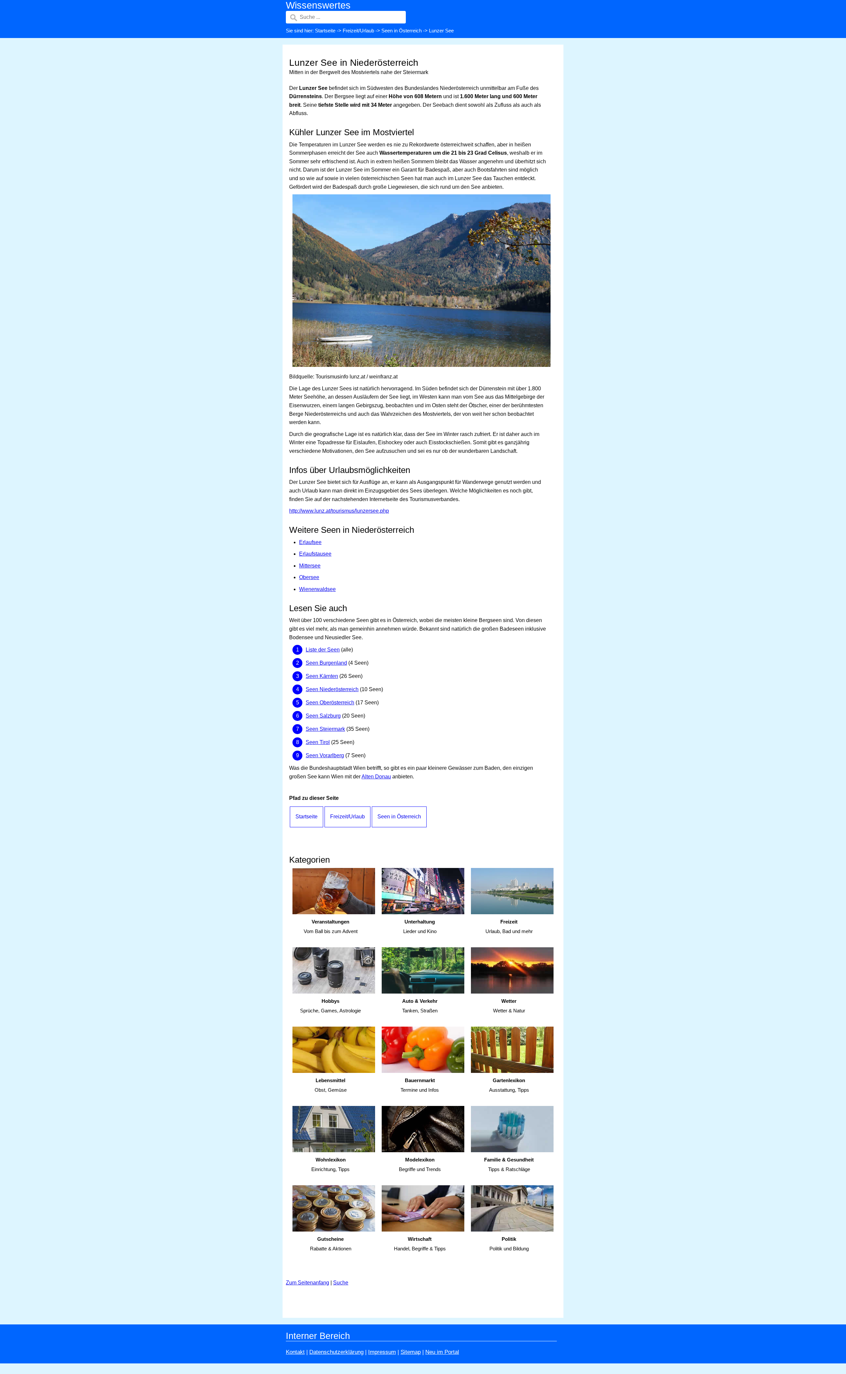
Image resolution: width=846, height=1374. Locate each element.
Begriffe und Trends (420, 1164)
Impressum (382, 1352)
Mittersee (310, 566)
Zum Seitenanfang (307, 1282)
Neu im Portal (442, 1352)
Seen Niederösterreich (332, 689)
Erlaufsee (310, 542)
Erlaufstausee (315, 554)
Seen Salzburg (323, 716)
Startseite (325, 30)
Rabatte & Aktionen (330, 1243)
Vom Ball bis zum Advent (331, 926)
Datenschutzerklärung (336, 1352)
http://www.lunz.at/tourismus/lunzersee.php (339, 511)
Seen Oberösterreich (330, 702)
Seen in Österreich (401, 30)
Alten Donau (376, 776)
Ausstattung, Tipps (509, 1085)
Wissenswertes (318, 5)
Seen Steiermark (325, 729)
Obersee (309, 577)
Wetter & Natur (509, 1005)
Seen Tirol (318, 742)
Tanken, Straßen (420, 1005)
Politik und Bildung (509, 1243)
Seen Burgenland (326, 663)
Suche (340, 1282)
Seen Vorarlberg (325, 755)
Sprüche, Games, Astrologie (330, 1005)
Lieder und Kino (420, 926)
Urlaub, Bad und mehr (509, 926)
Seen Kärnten (322, 676)
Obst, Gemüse (331, 1085)
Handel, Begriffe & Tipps (420, 1243)
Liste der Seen (323, 649)
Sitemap (411, 1352)
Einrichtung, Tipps (330, 1164)
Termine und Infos (420, 1085)
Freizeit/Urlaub (358, 30)
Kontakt (295, 1352)
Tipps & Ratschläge (509, 1164)
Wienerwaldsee (317, 589)
